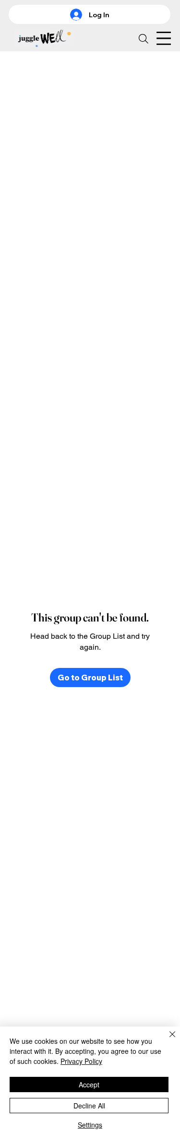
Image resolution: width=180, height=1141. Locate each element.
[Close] (166, 1039)
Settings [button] (90, 1125)
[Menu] (162, 38)
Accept (89, 1084)
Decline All (89, 1105)
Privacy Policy (81, 1061)
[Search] (143, 39)
